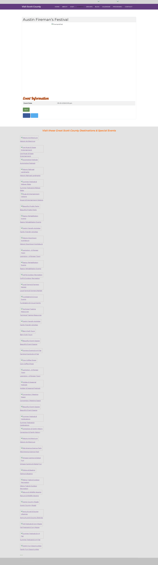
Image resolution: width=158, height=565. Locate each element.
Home (57, 6)
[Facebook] (137, 7)
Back (26, 110)
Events (80, 6)
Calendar (106, 6)
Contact (128, 6)
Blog (97, 6)
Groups (89, 6)
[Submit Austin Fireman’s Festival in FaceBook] (26, 115)
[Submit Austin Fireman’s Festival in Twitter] (34, 115)
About (64, 6)
